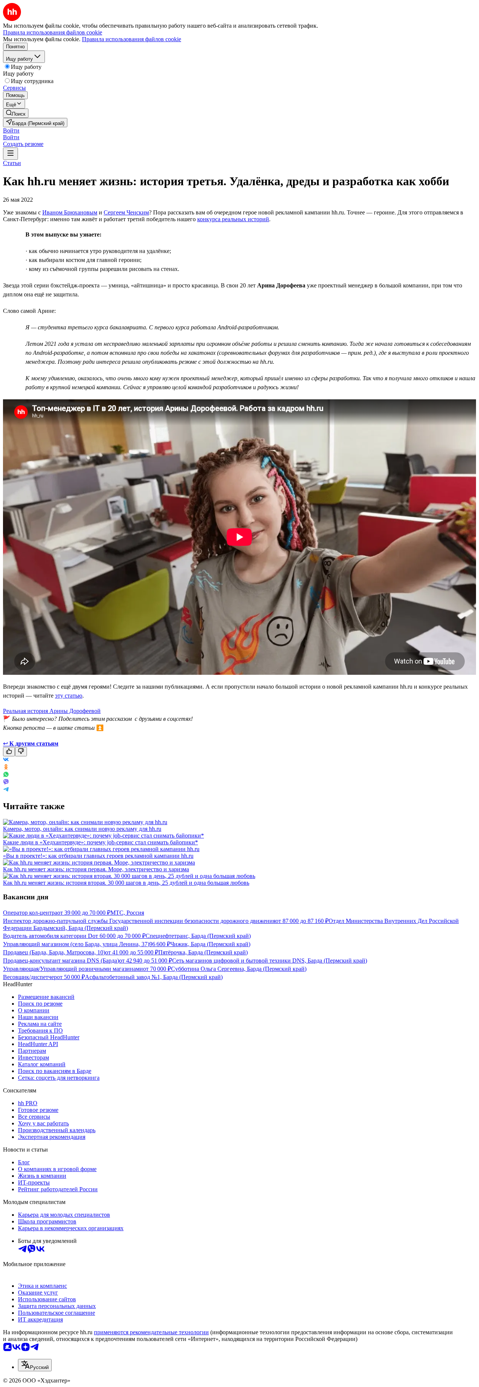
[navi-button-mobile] (10, 153)
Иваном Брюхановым (69, 212)
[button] (11, 130)
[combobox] (35, 1365)
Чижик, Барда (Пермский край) (210, 944)
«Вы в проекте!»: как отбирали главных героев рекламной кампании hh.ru (98, 856)
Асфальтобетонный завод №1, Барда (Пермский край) (154, 977)
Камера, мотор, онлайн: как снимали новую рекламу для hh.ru (82, 829)
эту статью (68, 695)
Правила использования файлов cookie (131, 39)
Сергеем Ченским (126, 212)
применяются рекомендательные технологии (151, 1332)
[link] (15, 113)
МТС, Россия (127, 912)
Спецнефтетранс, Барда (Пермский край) (198, 936)
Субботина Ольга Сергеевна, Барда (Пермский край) (238, 969)
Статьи (12, 163)
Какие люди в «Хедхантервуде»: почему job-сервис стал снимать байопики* (100, 842)
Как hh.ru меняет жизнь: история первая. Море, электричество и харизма (96, 869)
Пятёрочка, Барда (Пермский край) (203, 952)
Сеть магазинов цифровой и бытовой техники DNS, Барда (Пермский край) (269, 960)
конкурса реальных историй (233, 219)
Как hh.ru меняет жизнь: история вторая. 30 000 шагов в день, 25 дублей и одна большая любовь (126, 883)
